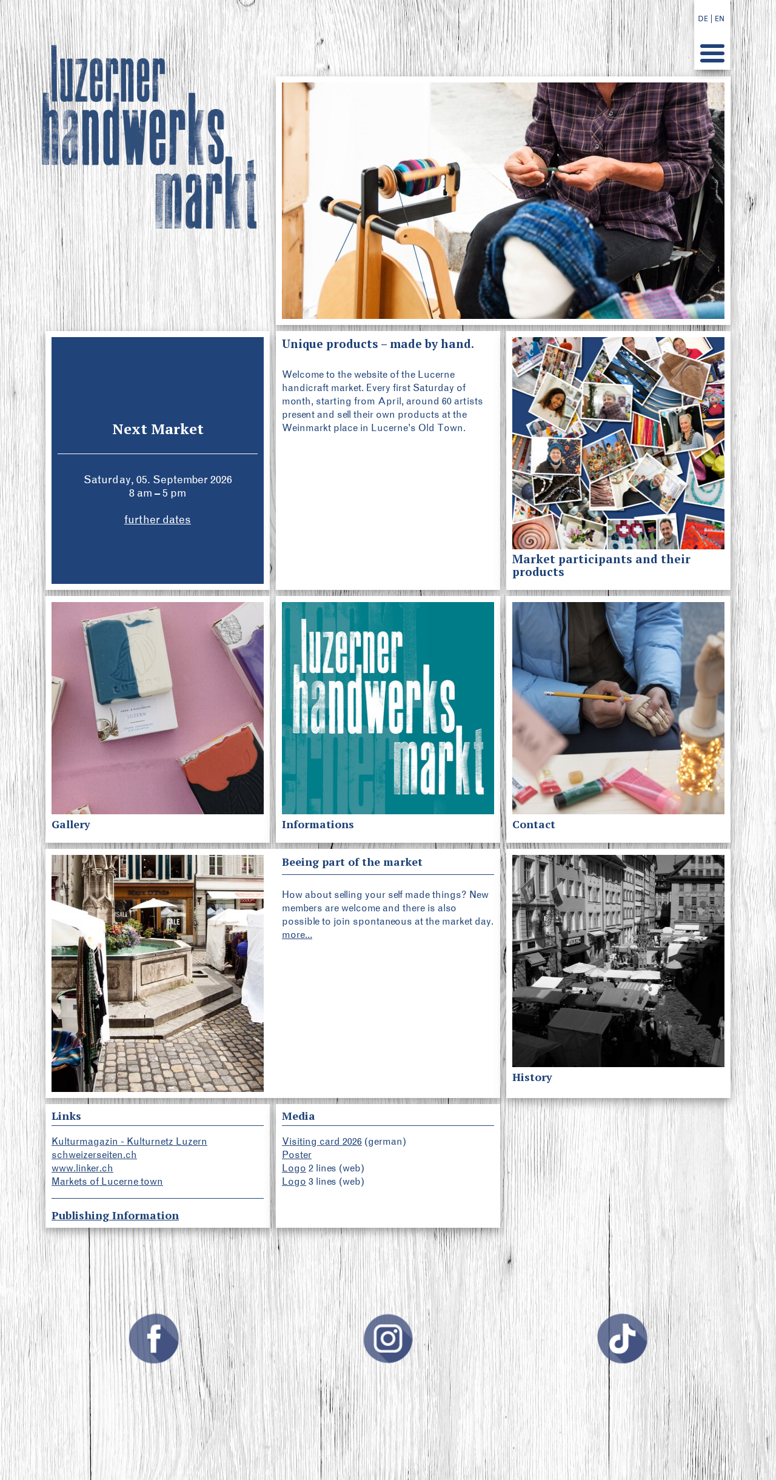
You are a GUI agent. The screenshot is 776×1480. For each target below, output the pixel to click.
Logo (294, 1168)
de (703, 19)
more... (297, 934)
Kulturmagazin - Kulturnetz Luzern (129, 1141)
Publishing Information (115, 1215)
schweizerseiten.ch (94, 1154)
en (719, 19)
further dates (157, 519)
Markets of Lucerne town (107, 1181)
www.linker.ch (82, 1168)
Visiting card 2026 (322, 1141)
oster (300, 1154)
